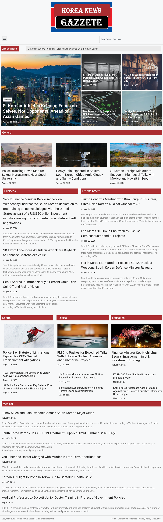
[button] (4, 38)
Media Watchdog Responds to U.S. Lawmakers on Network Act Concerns (100, 114)
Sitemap (133, 519)
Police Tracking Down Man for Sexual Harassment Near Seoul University (24, 174)
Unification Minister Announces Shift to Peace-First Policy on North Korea (81, 376)
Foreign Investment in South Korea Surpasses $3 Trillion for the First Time (141, 114)
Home (113, 519)
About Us (156, 519)
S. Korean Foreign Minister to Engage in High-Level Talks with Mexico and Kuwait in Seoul (132, 174)
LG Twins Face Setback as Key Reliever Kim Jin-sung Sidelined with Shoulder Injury (27, 387)
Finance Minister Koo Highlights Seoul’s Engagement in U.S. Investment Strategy (134, 356)
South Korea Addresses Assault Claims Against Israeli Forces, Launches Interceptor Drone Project (137, 390)
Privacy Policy (144, 519)
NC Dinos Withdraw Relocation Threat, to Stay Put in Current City (141, 77)
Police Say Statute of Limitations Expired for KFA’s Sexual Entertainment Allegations (26, 356)
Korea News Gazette (26, 519)
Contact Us (123, 519)
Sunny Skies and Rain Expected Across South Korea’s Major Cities (48, 413)
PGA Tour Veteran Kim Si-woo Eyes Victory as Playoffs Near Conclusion (26, 374)
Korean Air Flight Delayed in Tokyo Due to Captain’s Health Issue (47, 477)
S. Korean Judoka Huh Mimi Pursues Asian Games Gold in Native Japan (100, 77)
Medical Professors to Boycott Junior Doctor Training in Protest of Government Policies (63, 497)
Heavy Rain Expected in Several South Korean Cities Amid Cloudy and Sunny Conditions (79, 174)
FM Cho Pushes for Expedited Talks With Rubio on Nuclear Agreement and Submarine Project (82, 356)
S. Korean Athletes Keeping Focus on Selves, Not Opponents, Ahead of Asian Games (40, 111)
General (7, 99)
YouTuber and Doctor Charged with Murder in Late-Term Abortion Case (52, 457)
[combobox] (130, 39)
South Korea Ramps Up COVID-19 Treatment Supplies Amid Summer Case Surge (59, 433)
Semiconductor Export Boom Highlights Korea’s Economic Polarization (81, 389)
